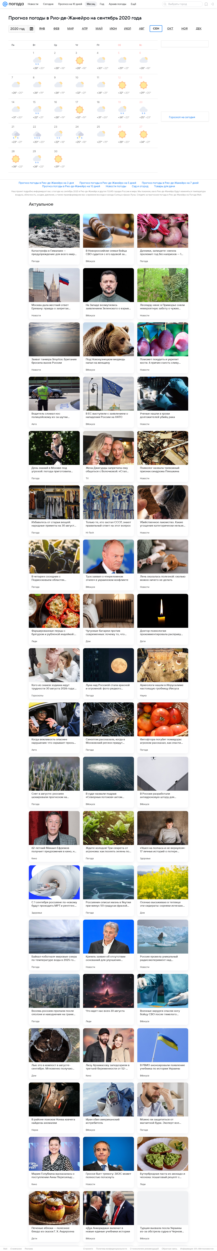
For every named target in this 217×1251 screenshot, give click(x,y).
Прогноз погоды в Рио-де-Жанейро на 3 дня (46, 182)
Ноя (184, 28)
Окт (170, 28)
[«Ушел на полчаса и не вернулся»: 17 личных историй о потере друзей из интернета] (162, 836)
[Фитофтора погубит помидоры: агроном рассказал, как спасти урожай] (162, 727)
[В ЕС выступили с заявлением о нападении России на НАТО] (108, 402)
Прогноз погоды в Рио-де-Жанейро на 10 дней (71, 186)
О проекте (88, 1249)
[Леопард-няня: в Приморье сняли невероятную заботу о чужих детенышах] (162, 293)
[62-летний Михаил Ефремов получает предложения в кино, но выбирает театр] (54, 836)
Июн (113, 28)
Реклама (29, 1249)
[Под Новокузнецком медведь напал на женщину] (108, 347)
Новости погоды (116, 186)
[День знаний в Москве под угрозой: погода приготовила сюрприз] (54, 456)
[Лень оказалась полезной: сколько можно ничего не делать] (162, 565)
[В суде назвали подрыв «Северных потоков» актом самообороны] (108, 782)
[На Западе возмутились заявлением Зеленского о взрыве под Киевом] (108, 293)
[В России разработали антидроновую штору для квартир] (162, 782)
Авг (141, 28)
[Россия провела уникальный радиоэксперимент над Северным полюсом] (162, 945)
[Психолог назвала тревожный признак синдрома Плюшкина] (162, 456)
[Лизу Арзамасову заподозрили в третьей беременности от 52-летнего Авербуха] (108, 1053)
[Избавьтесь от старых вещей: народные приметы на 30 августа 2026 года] (54, 510)
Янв (42, 28)
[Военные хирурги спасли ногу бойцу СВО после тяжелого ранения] (162, 999)
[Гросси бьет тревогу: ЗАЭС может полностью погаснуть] (108, 1162)
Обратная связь (169, 1249)
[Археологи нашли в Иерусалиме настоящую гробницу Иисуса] (162, 673)
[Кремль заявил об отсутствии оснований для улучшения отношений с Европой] (108, 945)
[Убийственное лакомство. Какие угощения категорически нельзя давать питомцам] (162, 510)
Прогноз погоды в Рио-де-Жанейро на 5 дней (108, 182)
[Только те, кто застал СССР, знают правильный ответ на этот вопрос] (108, 510)
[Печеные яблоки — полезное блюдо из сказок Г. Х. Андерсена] (54, 1216)
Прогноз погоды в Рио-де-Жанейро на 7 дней (170, 182)
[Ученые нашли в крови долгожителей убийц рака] (162, 402)
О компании (16, 1249)
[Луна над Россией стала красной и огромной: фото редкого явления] (108, 673)
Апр (85, 28)
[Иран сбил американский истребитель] (108, 1108)
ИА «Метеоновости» (204, 1249)
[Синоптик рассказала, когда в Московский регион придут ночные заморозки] (108, 727)
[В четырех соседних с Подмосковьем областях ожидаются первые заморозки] (54, 565)
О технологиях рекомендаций (144, 1249)
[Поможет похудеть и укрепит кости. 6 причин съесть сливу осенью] (162, 347)
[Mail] (5, 4)
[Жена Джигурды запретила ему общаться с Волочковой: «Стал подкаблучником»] (108, 456)
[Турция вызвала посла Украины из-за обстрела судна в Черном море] (162, 1216)
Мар (70, 28)
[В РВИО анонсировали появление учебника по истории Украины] (162, 1053)
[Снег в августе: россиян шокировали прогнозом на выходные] (54, 782)
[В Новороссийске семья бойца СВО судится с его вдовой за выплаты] (108, 239)
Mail (5, 1249)
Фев (56, 28)
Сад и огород (140, 186)
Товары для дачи (164, 186)
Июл (127, 28)
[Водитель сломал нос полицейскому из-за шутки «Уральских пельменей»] (54, 402)
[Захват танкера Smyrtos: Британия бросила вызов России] (54, 347)
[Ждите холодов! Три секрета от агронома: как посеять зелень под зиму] (108, 836)
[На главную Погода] (15, 4)
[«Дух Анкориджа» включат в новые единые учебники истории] (108, 1216)
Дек (199, 28)
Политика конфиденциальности (111, 1249)
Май (99, 28)
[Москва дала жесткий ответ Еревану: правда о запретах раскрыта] (54, 293)
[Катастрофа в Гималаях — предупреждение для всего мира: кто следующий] (54, 239)
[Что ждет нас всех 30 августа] (108, 999)
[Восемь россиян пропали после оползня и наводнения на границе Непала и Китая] (54, 999)
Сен (156, 28)
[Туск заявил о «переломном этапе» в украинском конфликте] (108, 565)
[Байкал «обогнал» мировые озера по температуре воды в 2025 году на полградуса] (54, 945)
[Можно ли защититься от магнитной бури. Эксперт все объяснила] (162, 1108)
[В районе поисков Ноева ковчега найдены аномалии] (54, 1108)
